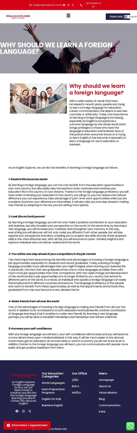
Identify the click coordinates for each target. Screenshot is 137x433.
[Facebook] (64, 5)
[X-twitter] (73, 5)
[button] (68, 15)
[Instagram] (68, 5)
